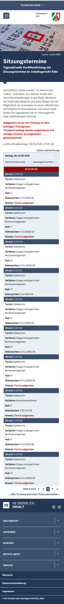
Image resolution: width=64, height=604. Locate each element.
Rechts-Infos (11, 554)
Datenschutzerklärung (14, 583)
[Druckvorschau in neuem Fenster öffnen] (53, 507)
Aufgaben (9, 532)
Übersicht (7, 575)
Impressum (8, 591)
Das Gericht (10, 521)
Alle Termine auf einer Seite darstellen (34, 494)
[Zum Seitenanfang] (58, 507)
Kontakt (8, 543)
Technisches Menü (31, 5)
